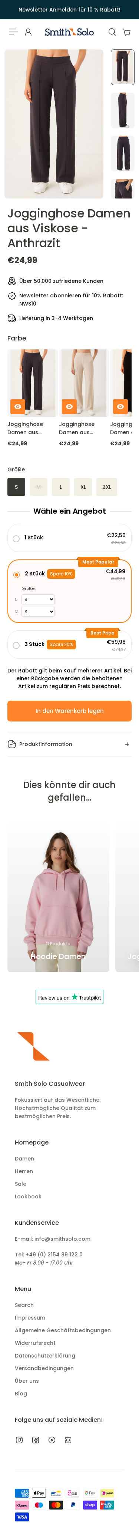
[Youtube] (52, 1440)
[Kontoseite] (28, 32)
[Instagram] (19, 1440)
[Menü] (13, 32)
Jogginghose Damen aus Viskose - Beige (79, 428)
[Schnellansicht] (17, 406)
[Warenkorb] (126, 32)
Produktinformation (45, 744)
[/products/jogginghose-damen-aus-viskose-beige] (84, 383)
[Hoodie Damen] (58, 895)
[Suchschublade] (112, 32)
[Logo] (69, 32)
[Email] (68, 1440)
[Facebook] (35, 1440)
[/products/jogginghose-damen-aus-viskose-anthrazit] (32, 383)
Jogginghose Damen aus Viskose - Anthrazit (25, 428)
